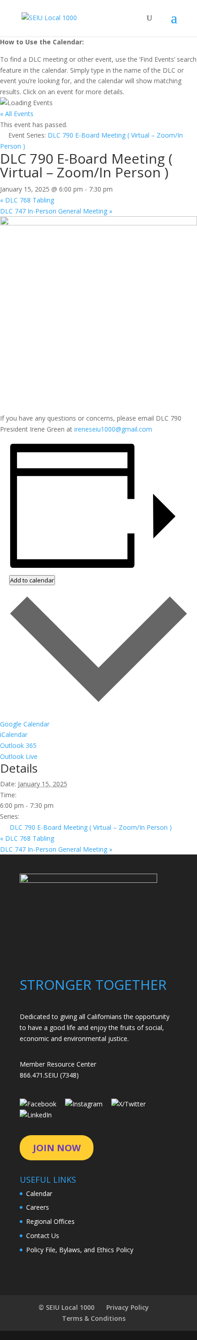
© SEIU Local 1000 (66, 1307)
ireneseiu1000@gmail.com (113, 429)
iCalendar (13, 734)
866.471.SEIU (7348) (49, 1075)
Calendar (39, 1193)
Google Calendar (24, 724)
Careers (37, 1207)
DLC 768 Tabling (27, 200)
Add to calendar (32, 580)
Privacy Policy (127, 1307)
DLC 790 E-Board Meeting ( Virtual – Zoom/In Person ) (91, 827)
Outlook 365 (18, 745)
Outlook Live (19, 756)
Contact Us (42, 1235)
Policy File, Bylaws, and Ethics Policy (79, 1249)
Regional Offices (50, 1221)
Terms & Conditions (94, 1318)
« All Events (16, 113)
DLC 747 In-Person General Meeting (56, 211)
